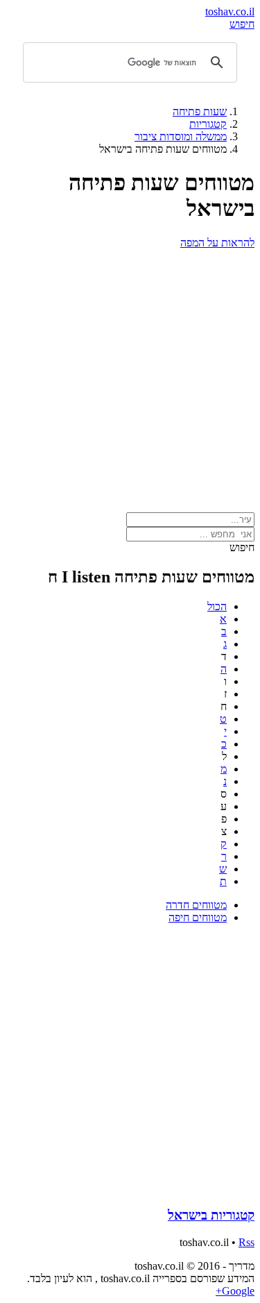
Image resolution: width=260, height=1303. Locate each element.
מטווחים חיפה (197, 917)
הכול (217, 606)
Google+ (235, 1291)
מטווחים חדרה (196, 905)
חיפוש (241, 24)
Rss (246, 1242)
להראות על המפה (217, 243)
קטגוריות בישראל (211, 1215)
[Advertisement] (130, 379)
